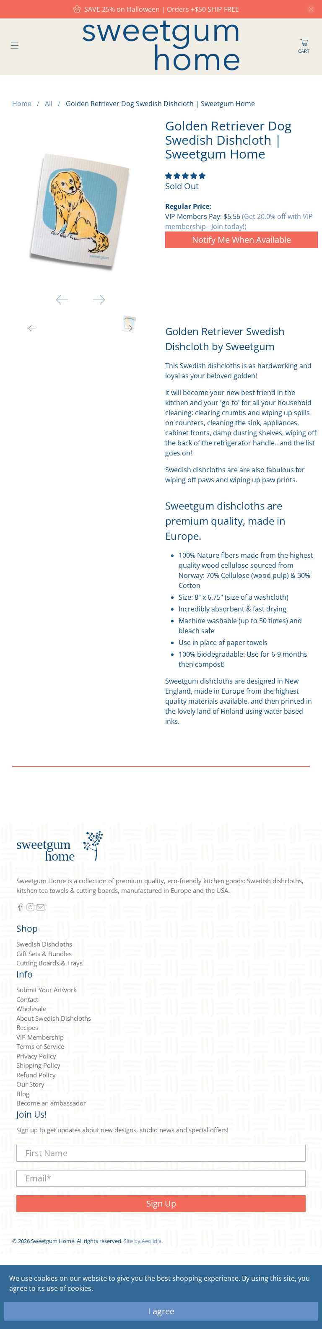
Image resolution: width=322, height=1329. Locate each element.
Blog (22, 1094)
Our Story (30, 1084)
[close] (311, 9)
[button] (185, 175)
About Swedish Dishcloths (53, 1018)
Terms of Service (40, 1046)
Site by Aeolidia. (143, 1241)
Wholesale (31, 1008)
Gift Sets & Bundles (44, 953)
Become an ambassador (51, 1103)
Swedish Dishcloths (44, 944)
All (48, 103)
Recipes (27, 1027)
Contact (27, 999)
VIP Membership (40, 1037)
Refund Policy (36, 1075)
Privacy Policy (36, 1056)
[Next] (99, 300)
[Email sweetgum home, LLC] (40, 909)
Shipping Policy (38, 1065)
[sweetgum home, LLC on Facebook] (20, 909)
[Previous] (62, 300)
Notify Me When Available (241, 239)
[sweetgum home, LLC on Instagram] (30, 909)
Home (21, 103)
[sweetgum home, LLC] (161, 47)
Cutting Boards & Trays (49, 963)
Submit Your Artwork (46, 990)
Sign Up (161, 1203)
